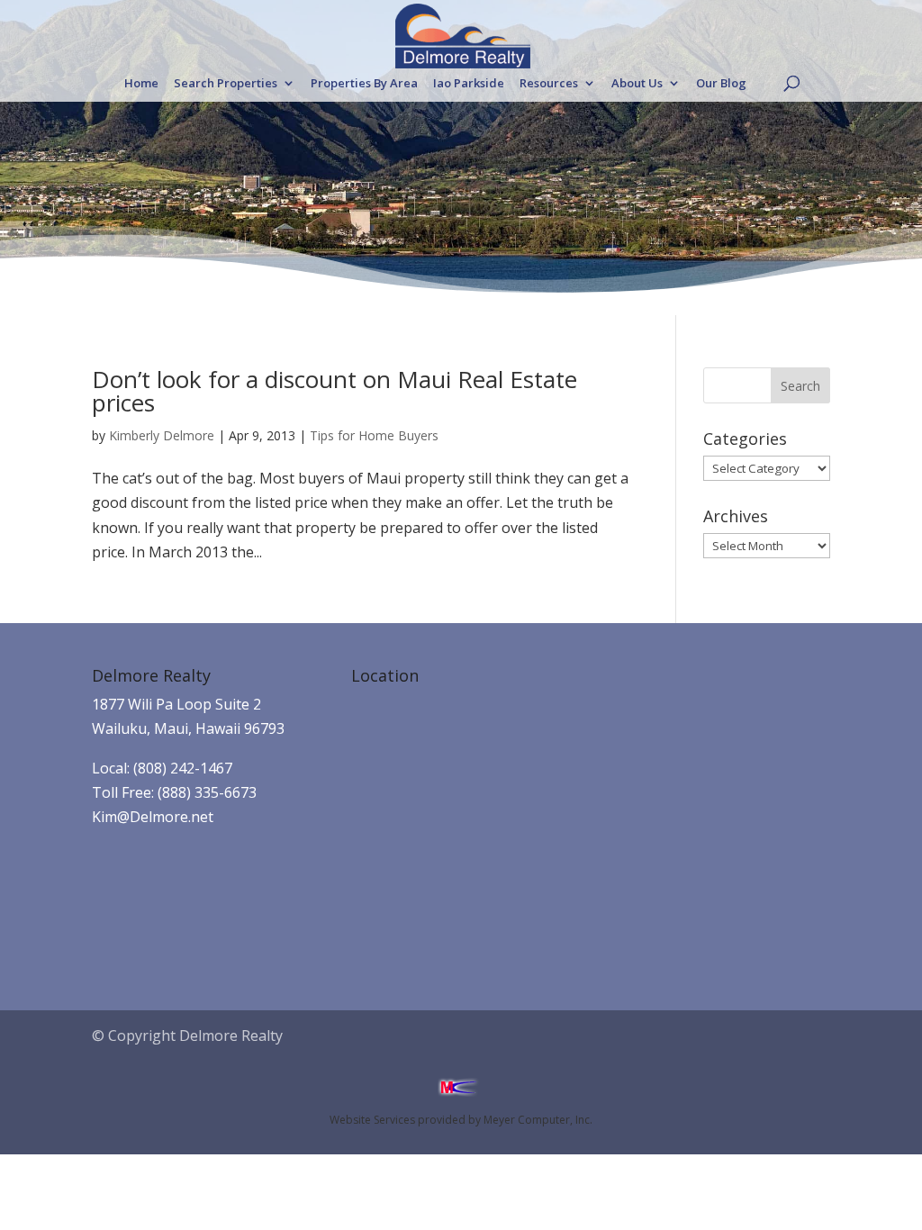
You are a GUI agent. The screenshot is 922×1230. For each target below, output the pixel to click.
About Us (637, 84)
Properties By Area (364, 84)
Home (141, 84)
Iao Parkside (468, 84)
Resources (549, 84)
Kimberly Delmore (161, 435)
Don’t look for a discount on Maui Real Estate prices (334, 391)
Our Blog (721, 84)
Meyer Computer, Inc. (538, 1119)
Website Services (372, 1119)
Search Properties (225, 84)
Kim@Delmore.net (152, 817)
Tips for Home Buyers (374, 435)
